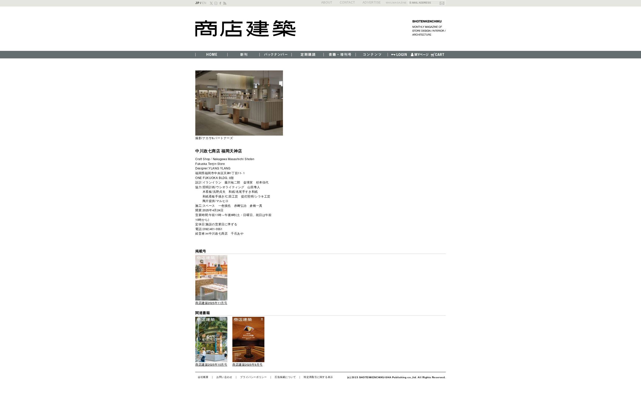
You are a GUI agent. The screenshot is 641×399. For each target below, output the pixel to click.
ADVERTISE (372, 2)
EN (204, 3)
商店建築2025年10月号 (211, 364)
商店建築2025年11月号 (211, 303)
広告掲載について (285, 377)
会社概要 (203, 377)
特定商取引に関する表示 (318, 377)
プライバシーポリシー (253, 377)
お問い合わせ (224, 377)
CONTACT (347, 2)
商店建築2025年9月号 (247, 364)
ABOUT (326, 2)
